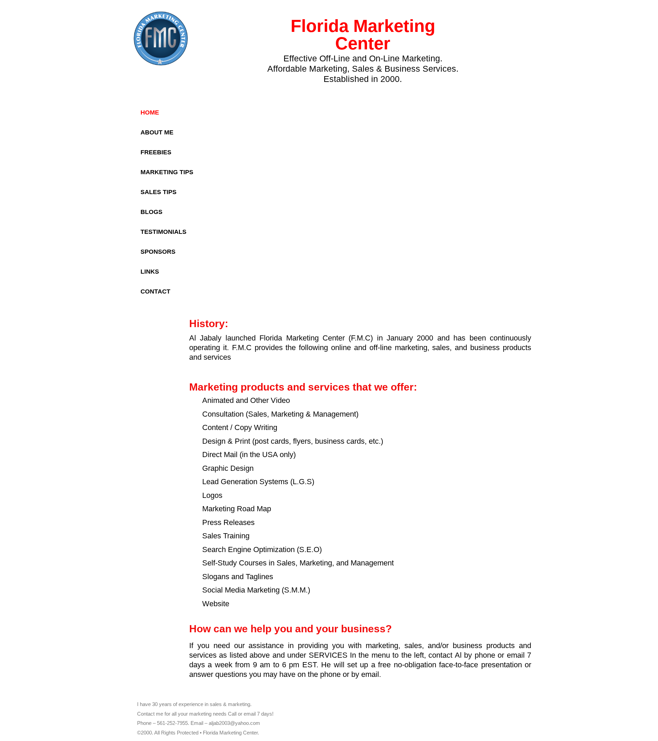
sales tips (158, 192)
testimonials (163, 231)
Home (150, 112)
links (150, 271)
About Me (157, 132)
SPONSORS (158, 251)
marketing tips (167, 172)
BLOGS (151, 211)
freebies (156, 152)
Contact (155, 291)
